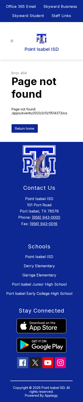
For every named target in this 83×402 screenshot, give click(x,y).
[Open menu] (12, 41)
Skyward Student (28, 15)
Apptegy (51, 395)
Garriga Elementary (39, 275)
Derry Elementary (39, 266)
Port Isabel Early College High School (39, 293)
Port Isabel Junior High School (39, 284)
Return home (24, 128)
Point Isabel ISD (39, 256)
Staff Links (61, 15)
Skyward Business (60, 6)
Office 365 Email (21, 6)
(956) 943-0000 (46, 217)
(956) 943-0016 (43, 223)
